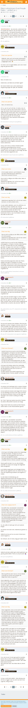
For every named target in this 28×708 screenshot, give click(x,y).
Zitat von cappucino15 (8, 505)
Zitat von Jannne (6, 55)
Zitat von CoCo (6, 169)
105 (21, 16)
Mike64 (4, 12)
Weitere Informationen (6, 706)
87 (16, 16)
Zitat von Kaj (5, 197)
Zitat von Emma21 (7, 348)
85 (11, 16)
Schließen (14, 706)
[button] (2, 2)
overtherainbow (6, 29)
